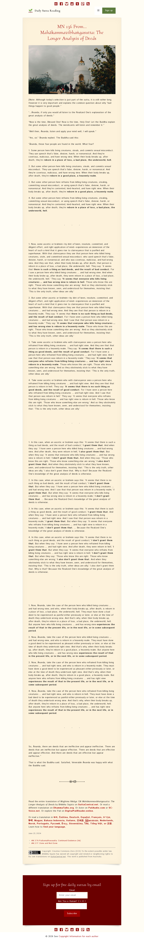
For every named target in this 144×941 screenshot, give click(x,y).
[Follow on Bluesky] (66, 4)
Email (72, 890)
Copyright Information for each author (78, 936)
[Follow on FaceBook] (61, 4)
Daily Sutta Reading (47, 10)
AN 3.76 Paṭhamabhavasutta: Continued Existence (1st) (56, 840)
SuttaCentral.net (88, 804)
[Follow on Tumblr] (77, 4)
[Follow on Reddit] (72, 4)
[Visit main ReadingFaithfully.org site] (56, 4)
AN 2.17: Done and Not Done (44, 843)
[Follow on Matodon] (82, 4)
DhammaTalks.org (63, 807)
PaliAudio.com (96, 807)
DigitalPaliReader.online (79, 810)
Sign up (109, 10)
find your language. (54, 826)
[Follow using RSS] (88, 4)
